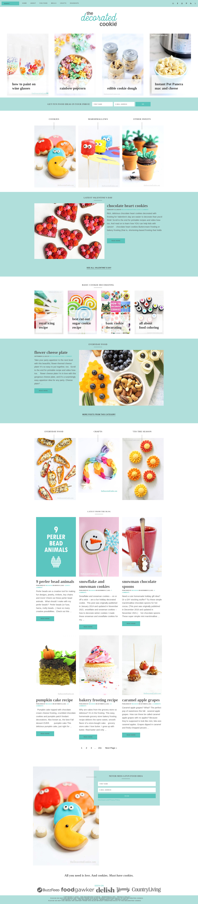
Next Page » (111, 748)
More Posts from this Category (99, 414)
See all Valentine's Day (99, 268)
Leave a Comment (142, 209)
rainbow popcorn (73, 88)
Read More (116, 240)
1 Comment (68, 356)
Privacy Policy (123, 897)
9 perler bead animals (55, 581)
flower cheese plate (51, 352)
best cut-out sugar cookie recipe (81, 323)
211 (100, 748)
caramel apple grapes (141, 700)
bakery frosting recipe (98, 700)
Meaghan (49, 585)
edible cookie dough (122, 88)
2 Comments (156, 704)
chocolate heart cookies (127, 205)
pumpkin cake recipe (54, 700)
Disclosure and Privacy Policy (109, 800)
